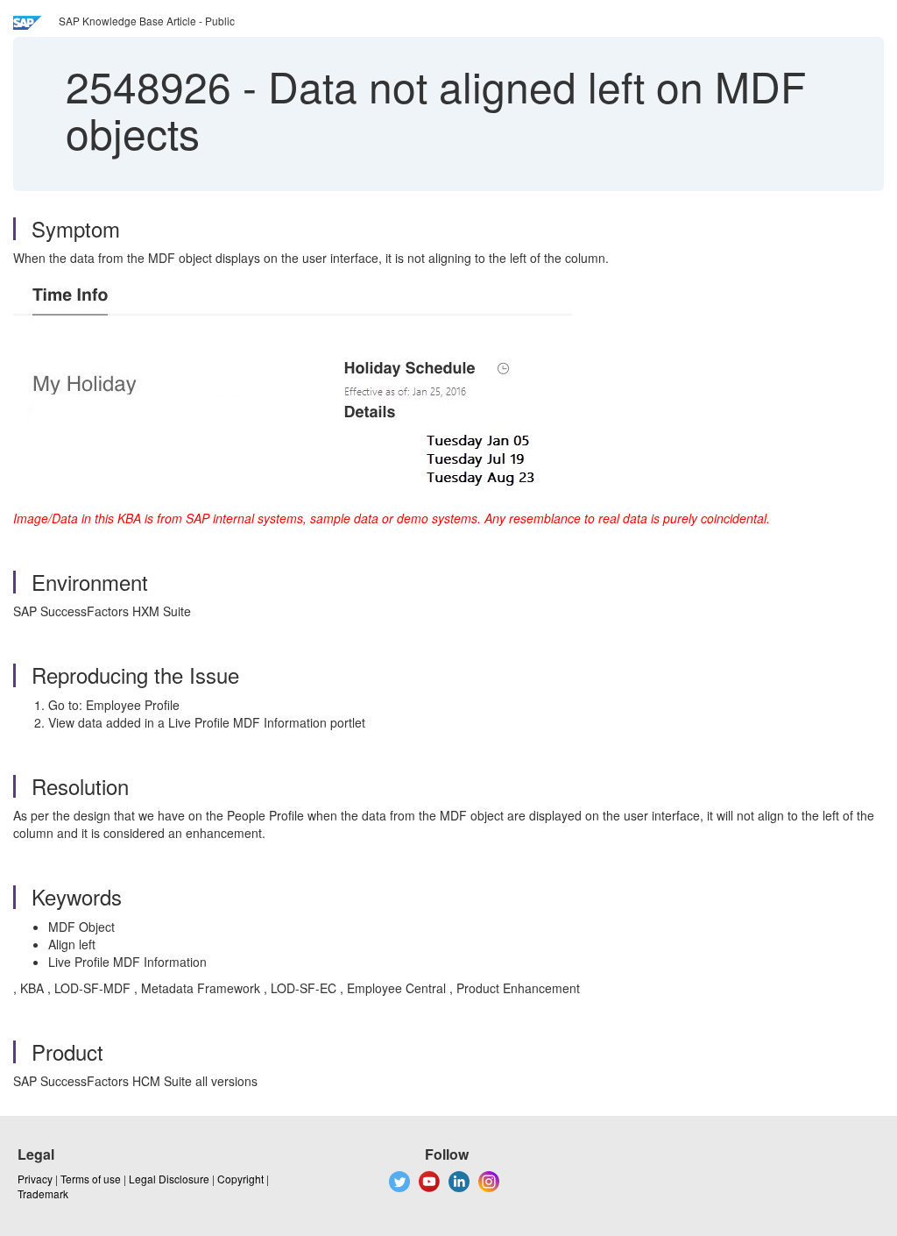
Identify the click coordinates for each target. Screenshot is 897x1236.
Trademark (43, 1193)
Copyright (240, 1178)
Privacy (35, 1178)
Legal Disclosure (169, 1178)
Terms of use (90, 1178)
